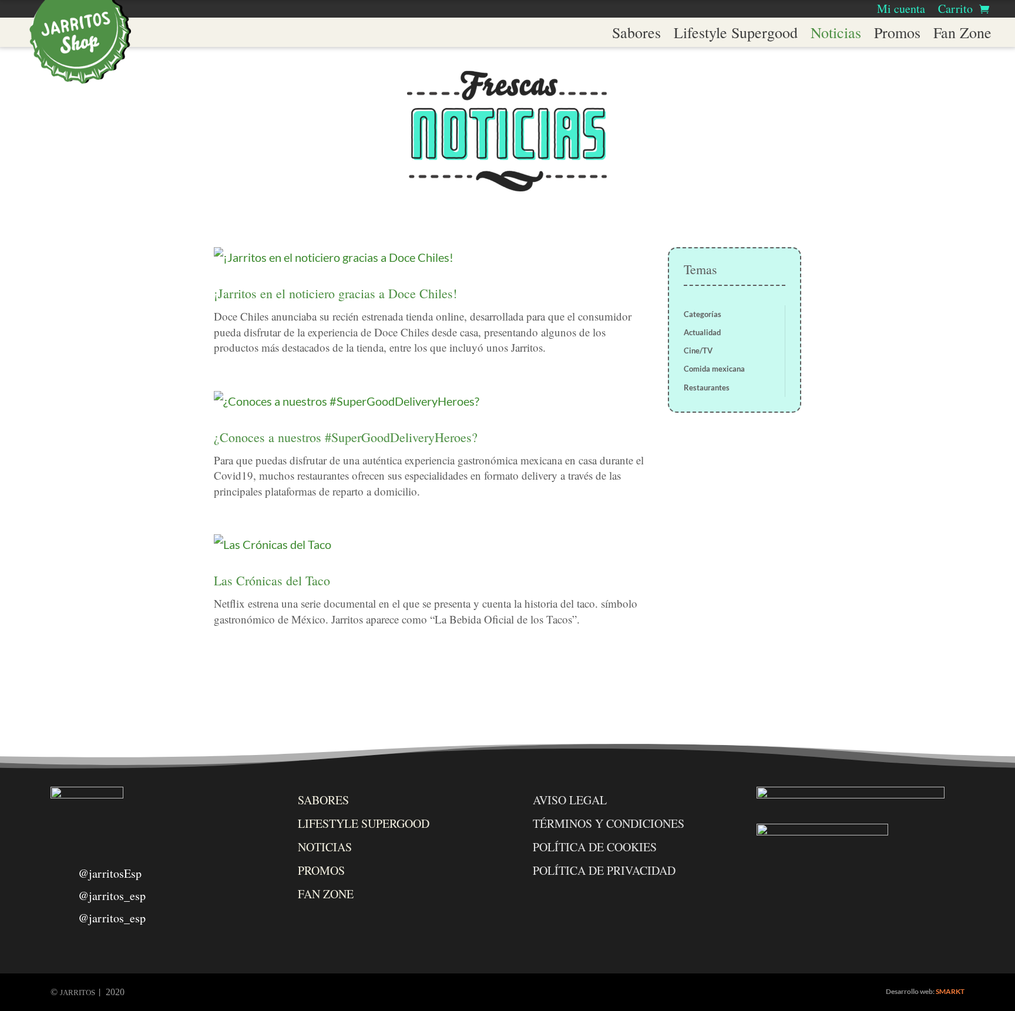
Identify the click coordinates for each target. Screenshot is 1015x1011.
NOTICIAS (325, 847)
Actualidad (702, 332)
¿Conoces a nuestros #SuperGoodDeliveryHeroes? (346, 437)
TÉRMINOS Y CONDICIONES (608, 823)
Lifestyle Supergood (736, 34)
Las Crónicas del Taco (272, 580)
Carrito (955, 10)
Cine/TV (698, 350)
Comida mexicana (714, 368)
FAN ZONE (326, 894)
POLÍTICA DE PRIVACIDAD (604, 870)
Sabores (636, 34)
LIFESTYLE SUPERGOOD (363, 823)
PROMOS (321, 870)
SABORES (323, 800)
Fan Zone (962, 34)
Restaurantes (707, 387)
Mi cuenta (901, 10)
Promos (897, 34)
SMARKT (950, 991)
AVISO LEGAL (570, 800)
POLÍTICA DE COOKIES (595, 847)
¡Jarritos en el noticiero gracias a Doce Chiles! (335, 293)
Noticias (836, 34)
